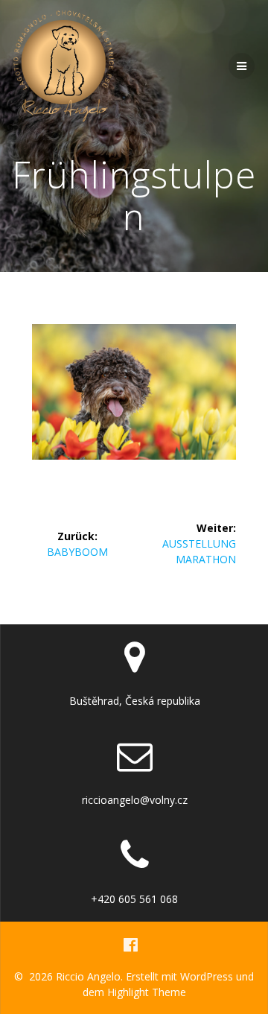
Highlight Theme (146, 992)
